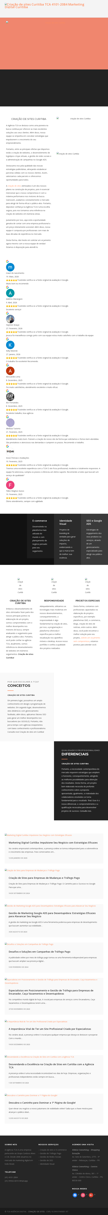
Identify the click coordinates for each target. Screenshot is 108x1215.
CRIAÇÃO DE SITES (36, 1211)
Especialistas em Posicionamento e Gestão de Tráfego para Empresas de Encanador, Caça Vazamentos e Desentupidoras (51, 992)
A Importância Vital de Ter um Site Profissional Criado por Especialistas (50, 1028)
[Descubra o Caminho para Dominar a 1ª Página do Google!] (54, 1095)
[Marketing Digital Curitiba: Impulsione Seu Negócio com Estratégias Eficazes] (54, 835)
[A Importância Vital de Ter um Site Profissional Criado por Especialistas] (54, 1021)
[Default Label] (91, 1195)
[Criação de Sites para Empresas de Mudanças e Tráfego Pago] (54, 870)
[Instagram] (83, 1195)
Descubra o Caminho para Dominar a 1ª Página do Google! (42, 1102)
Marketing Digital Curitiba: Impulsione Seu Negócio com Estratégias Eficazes (53, 842)
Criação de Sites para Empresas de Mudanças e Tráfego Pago (44, 877)
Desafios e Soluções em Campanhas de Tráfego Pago (39, 951)
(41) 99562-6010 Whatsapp (16, 1181)
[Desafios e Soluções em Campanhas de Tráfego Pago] (54, 944)
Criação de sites (47, 1150)
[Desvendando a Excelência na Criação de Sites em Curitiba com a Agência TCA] (54, 1057)
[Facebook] (75, 1195)
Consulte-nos (85, 811)
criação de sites (14, 186)
